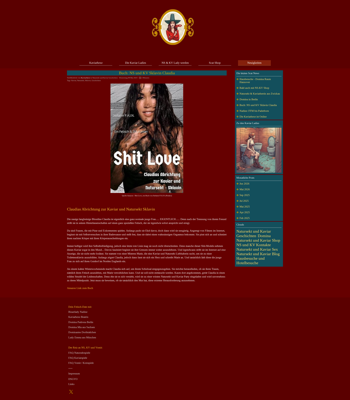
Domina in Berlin (249, 99)
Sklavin (88, 80)
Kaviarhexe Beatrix (78, 316)
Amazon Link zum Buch (80, 288)
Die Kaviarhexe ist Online (253, 116)
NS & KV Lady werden (175, 62)
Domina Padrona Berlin (80, 322)
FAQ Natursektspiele (79, 352)
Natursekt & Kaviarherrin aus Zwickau (260, 93)
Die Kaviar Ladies (135, 62)
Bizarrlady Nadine (77, 311)
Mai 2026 (245, 189)
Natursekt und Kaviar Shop (258, 240)
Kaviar (73, 80)
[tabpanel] (89, 345)
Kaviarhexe (96, 62)
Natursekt (80, 80)
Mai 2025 (245, 206)
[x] (71, 392)
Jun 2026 (244, 183)
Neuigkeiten (254, 62)
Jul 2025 (244, 200)
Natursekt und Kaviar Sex (257, 249)
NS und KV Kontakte (253, 245)
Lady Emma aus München (82, 337)
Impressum (74, 373)
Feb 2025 (245, 218)
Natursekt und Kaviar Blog (258, 254)
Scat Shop (215, 62)
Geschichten (96, 80)
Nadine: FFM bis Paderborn (254, 110)
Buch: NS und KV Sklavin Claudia (258, 105)
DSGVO (73, 379)
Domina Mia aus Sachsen (81, 327)
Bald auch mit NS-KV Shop (254, 87)
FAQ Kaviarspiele (77, 357)
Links (71, 384)
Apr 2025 (245, 212)
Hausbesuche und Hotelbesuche (250, 260)
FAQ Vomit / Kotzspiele (81, 362)
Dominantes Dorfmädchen (82, 332)
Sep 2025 (245, 195)
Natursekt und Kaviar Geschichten (253, 233)
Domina (264, 236)
